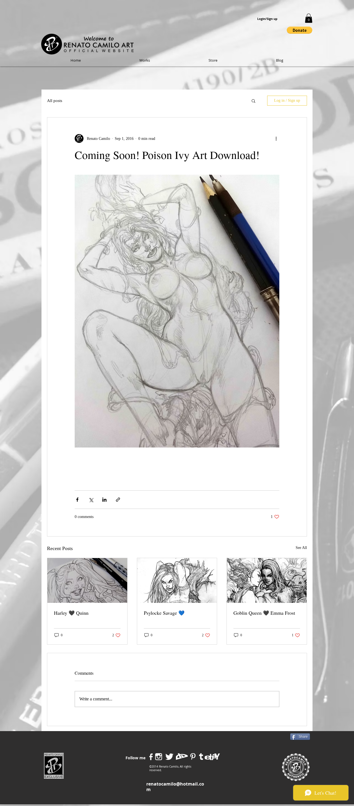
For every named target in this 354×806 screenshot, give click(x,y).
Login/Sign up (267, 19)
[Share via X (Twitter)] (90, 499)
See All (301, 548)
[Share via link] (118, 499)
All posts (54, 100)
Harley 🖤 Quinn (71, 612)
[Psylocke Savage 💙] (177, 580)
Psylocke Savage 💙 (164, 612)
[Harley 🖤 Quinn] (87, 580)
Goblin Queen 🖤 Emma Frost (264, 612)
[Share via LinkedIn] (104, 499)
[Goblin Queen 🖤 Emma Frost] (267, 580)
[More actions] (276, 138)
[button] (309, 18)
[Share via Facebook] (77, 499)
